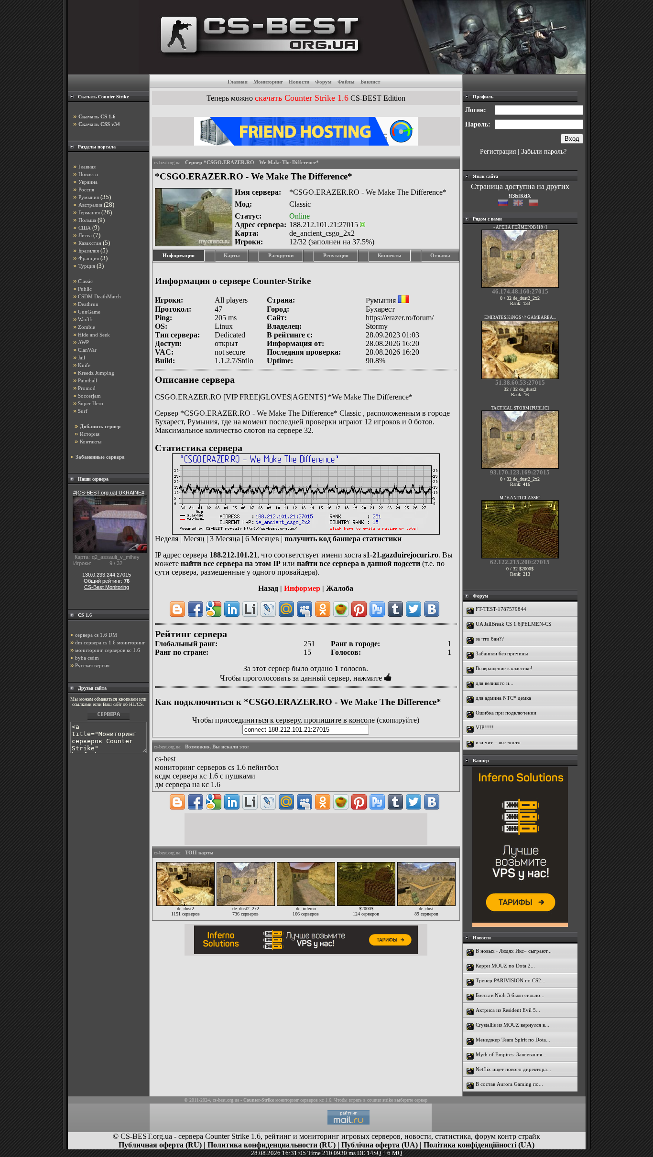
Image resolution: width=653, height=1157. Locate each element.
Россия (86, 189)
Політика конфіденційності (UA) (479, 1145)
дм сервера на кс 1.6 (187, 784)
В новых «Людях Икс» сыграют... (514, 951)
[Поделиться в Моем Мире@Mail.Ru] (286, 609)
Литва (85, 235)
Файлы (346, 81)
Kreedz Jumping (96, 373)
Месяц (194, 539)
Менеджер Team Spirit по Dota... (513, 1039)
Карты (232, 255)
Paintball (87, 380)
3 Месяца (225, 539)
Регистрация (498, 151)
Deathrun (88, 304)
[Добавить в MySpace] (304, 609)
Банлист (370, 81)
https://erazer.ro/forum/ (400, 318)
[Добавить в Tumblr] (395, 609)
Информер (302, 588)
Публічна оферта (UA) (379, 1145)
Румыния (88, 197)
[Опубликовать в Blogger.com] (177, 609)
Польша (87, 220)
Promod (87, 388)
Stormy (377, 326)
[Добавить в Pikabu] (340, 609)
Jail (81, 357)
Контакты (90, 441)
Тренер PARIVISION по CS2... (510, 980)
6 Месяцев (262, 539)
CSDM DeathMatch (99, 296)
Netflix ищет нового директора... (513, 1069)
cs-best (165, 759)
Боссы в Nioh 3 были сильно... (510, 995)
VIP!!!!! (485, 727)
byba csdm (87, 658)
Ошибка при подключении (506, 712)
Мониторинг (268, 81)
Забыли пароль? (543, 151)
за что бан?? (490, 639)
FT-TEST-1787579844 (501, 609)
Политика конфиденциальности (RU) (271, 1145)
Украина (88, 182)
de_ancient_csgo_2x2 (322, 233)
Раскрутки (281, 255)
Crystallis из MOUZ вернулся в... (512, 1025)
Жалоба (339, 588)
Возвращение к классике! (504, 668)
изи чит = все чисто (498, 742)
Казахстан (89, 243)
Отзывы (440, 255)
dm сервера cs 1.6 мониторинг (110, 642)
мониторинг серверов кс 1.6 (107, 650)
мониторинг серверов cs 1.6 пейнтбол (217, 767)
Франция (88, 258)
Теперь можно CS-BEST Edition (306, 98)
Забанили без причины (502, 653)
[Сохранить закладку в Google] (213, 609)
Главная (238, 81)
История (89, 434)
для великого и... (494, 683)
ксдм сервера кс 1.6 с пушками (205, 776)
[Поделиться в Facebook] (195, 609)
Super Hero (90, 403)
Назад (268, 588)
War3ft (85, 319)
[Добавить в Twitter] (413, 609)
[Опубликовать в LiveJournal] (268, 609)
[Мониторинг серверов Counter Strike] (108, 720)
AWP (83, 342)
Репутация (335, 255)
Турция (86, 266)
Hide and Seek (94, 334)
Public (85, 289)
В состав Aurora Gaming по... (509, 1084)
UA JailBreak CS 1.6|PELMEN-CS (513, 624)
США (84, 228)
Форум (323, 81)
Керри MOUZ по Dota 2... (505, 965)
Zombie (86, 327)
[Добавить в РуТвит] (377, 609)
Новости (299, 81)
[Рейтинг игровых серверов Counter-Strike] (362, 71)
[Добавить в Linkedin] (231, 609)
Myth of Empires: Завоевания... (511, 1054)
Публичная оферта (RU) (160, 1145)
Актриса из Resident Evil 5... (508, 1010)
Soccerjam (89, 396)
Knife (84, 365)
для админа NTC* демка (503, 698)
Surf (82, 411)
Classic (85, 281)
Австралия (90, 205)
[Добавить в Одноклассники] (322, 609)
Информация (179, 255)
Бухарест (380, 309)
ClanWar (87, 350)
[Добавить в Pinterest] (359, 609)
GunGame (89, 312)
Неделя (166, 539)
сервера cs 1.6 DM (96, 635)
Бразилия (88, 250)
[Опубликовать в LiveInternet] (250, 609)
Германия (89, 212)
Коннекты (390, 255)
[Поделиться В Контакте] (431, 609)
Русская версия (92, 665)
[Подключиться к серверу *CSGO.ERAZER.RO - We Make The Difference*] (362, 225)
